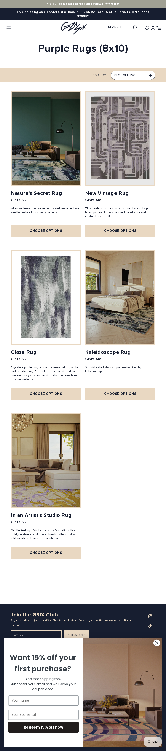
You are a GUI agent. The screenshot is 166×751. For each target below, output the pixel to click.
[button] (8, 28)
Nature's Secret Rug (36, 193)
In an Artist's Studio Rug (41, 515)
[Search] (135, 27)
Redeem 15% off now (43, 727)
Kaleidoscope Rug (108, 352)
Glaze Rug (24, 352)
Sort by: (100, 75)
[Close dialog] (156, 642)
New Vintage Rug (107, 193)
